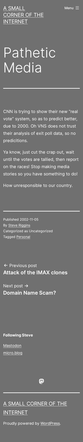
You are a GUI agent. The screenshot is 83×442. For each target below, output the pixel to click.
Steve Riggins (19, 225)
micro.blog (12, 353)
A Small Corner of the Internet (23, 15)
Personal (23, 237)
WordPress (50, 423)
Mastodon (12, 345)
